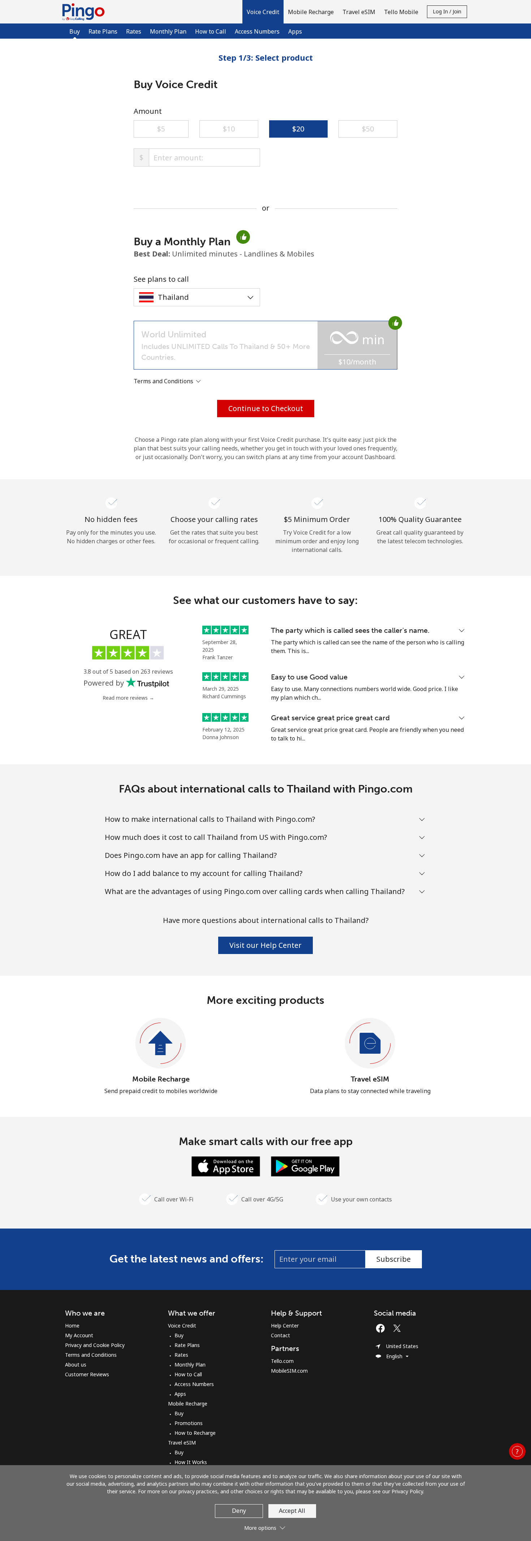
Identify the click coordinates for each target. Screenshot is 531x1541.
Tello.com (282, 1360)
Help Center (285, 1325)
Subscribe (393, 1259)
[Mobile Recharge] (160, 1043)
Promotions (188, 1423)
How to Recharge (195, 1432)
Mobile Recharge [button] (311, 12)
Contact (280, 1335)
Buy (179, 1335)
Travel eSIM (370, 1079)
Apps (295, 31)
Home (72, 1325)
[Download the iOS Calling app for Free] (225, 1166)
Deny (239, 1511)
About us (75, 1364)
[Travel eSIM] (370, 1043)
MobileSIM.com (289, 1370)
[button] (263, 11)
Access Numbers (257, 31)
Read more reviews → (128, 697)
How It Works (190, 1462)
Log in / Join (447, 11)
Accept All (292, 1511)
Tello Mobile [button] (401, 12)
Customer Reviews (87, 1374)
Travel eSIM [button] (358, 12)
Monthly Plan (168, 31)
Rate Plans (102, 31)
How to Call (210, 31)
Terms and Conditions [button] (164, 381)
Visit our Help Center (265, 945)
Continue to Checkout (265, 408)
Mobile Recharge (161, 1079)
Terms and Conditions (91, 1354)
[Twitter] (398, 1328)
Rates (133, 31)
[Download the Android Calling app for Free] (305, 1166)
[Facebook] (382, 1328)
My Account (79, 1335)
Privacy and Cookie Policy (95, 1345)
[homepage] (85, 11)
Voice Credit (182, 1325)
